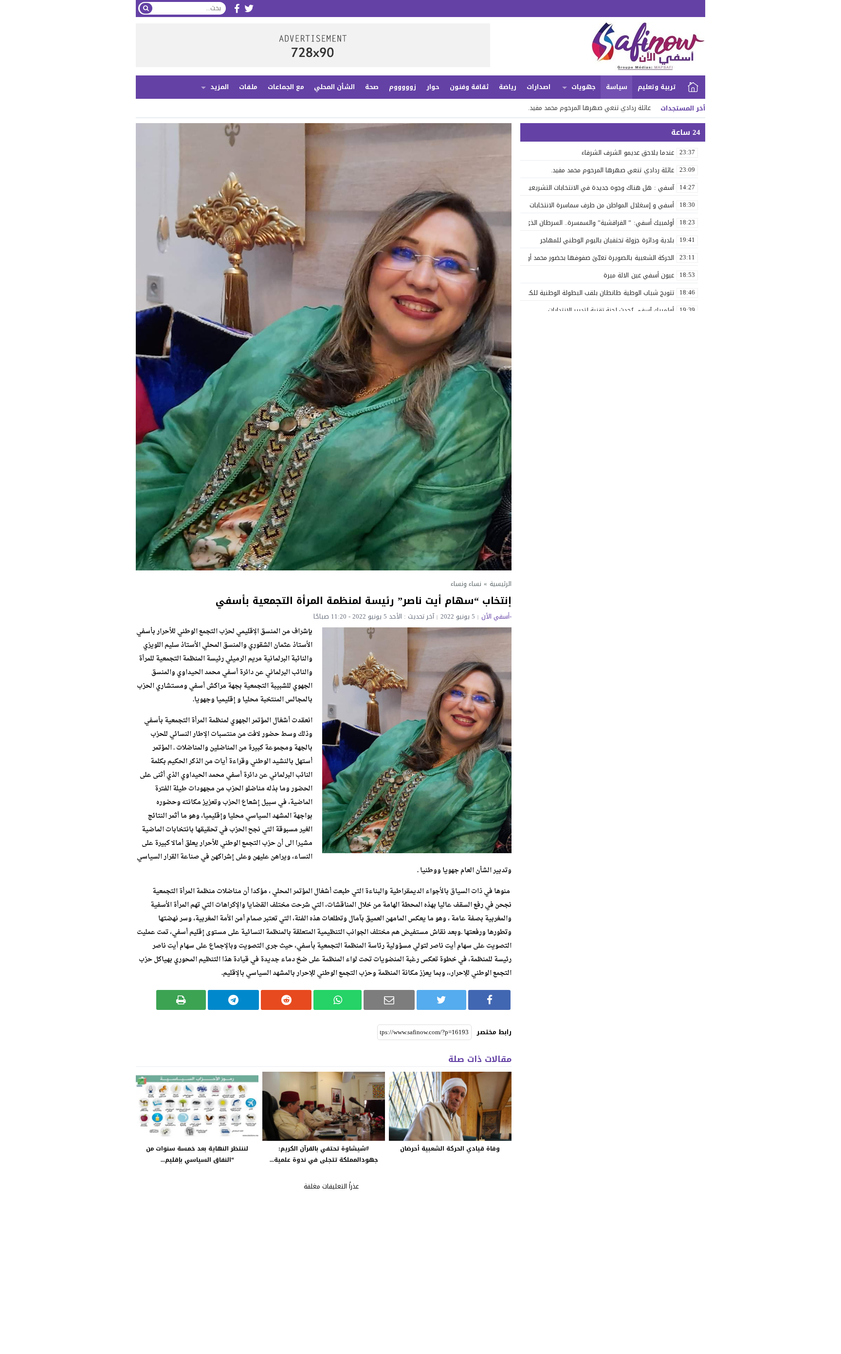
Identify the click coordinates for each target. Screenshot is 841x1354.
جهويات (583, 87)
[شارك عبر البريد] (389, 1000)
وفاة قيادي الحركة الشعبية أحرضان (450, 1148)
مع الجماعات (286, 87)
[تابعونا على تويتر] (249, 8)
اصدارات (538, 87)
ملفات (248, 87)
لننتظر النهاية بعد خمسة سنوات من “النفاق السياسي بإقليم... (197, 1154)
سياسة (616, 87)
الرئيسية (693, 87)
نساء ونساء (466, 584)
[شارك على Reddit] (286, 1000)
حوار (432, 87)
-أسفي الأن (496, 616)
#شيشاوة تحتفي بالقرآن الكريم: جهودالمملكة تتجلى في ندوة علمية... (324, 1154)
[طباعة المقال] (181, 1000)
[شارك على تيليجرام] (233, 1000)
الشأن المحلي (334, 87)
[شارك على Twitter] (441, 1000)
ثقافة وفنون (469, 87)
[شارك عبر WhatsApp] (337, 1000)
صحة (372, 87)
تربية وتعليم (657, 87)
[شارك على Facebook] (489, 1000)
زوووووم (402, 87)
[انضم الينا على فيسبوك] (236, 8)
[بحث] (146, 8)
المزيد (219, 87)
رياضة (507, 87)
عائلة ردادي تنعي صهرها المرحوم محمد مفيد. (589, 108)
